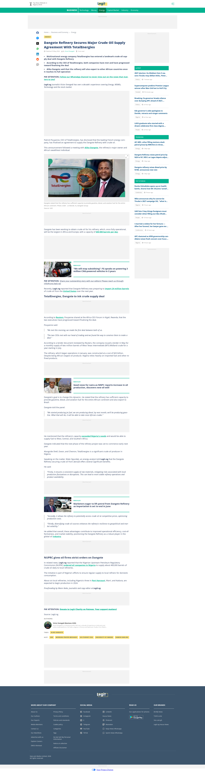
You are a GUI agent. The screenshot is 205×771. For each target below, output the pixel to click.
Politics (138, 79)
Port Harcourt (98, 580)
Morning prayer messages (66, 637)
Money (94, 10)
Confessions (139, 230)
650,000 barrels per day (107, 232)
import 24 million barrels (117, 288)
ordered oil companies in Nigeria (80, 565)
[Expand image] (127, 157)
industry (57, 536)
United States (69, 291)
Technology (84, 10)
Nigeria (138, 117)
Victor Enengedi (69, 51)
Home (46, 32)
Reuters (59, 317)
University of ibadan (104, 637)
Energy (102, 10)
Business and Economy (59, 32)
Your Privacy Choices (105, 770)
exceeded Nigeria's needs (94, 436)
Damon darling (122, 637)
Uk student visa (86, 637)
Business (72, 10)
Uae (51, 637)
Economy (134, 10)
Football (138, 92)
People (138, 130)
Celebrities (139, 192)
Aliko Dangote (91, 147)
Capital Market (113, 10)
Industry (125, 10)
